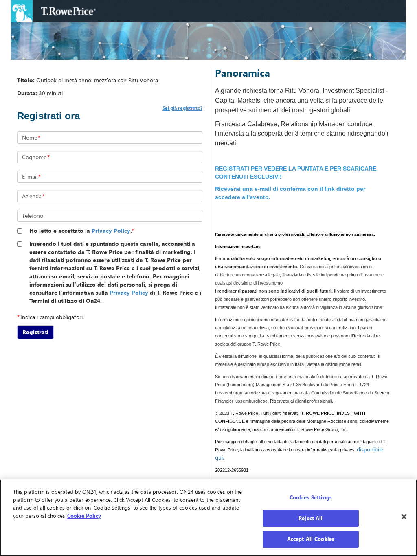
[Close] (404, 517)
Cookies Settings (311, 497)
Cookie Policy (84, 515)
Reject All (310, 518)
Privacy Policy (111, 230)
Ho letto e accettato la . (80, 230)
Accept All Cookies (310, 539)
